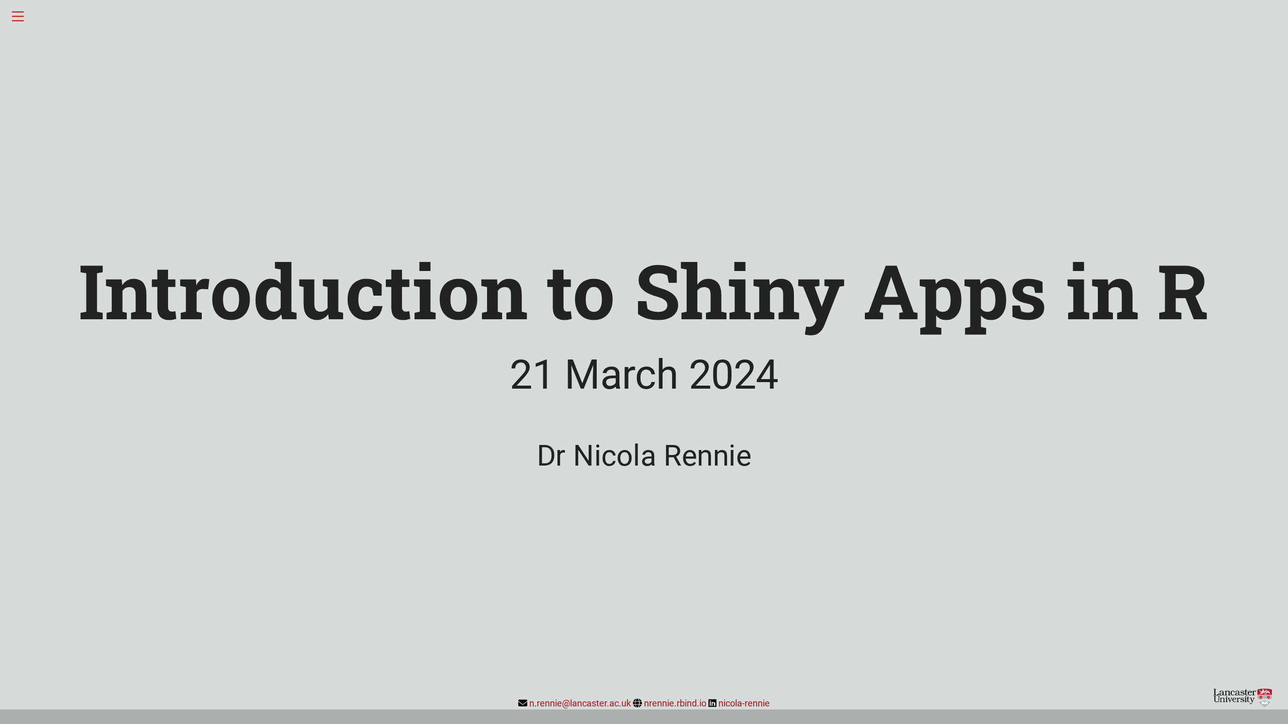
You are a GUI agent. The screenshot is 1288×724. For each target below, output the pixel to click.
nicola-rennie (744, 703)
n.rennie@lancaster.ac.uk (580, 703)
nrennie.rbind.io (675, 703)
